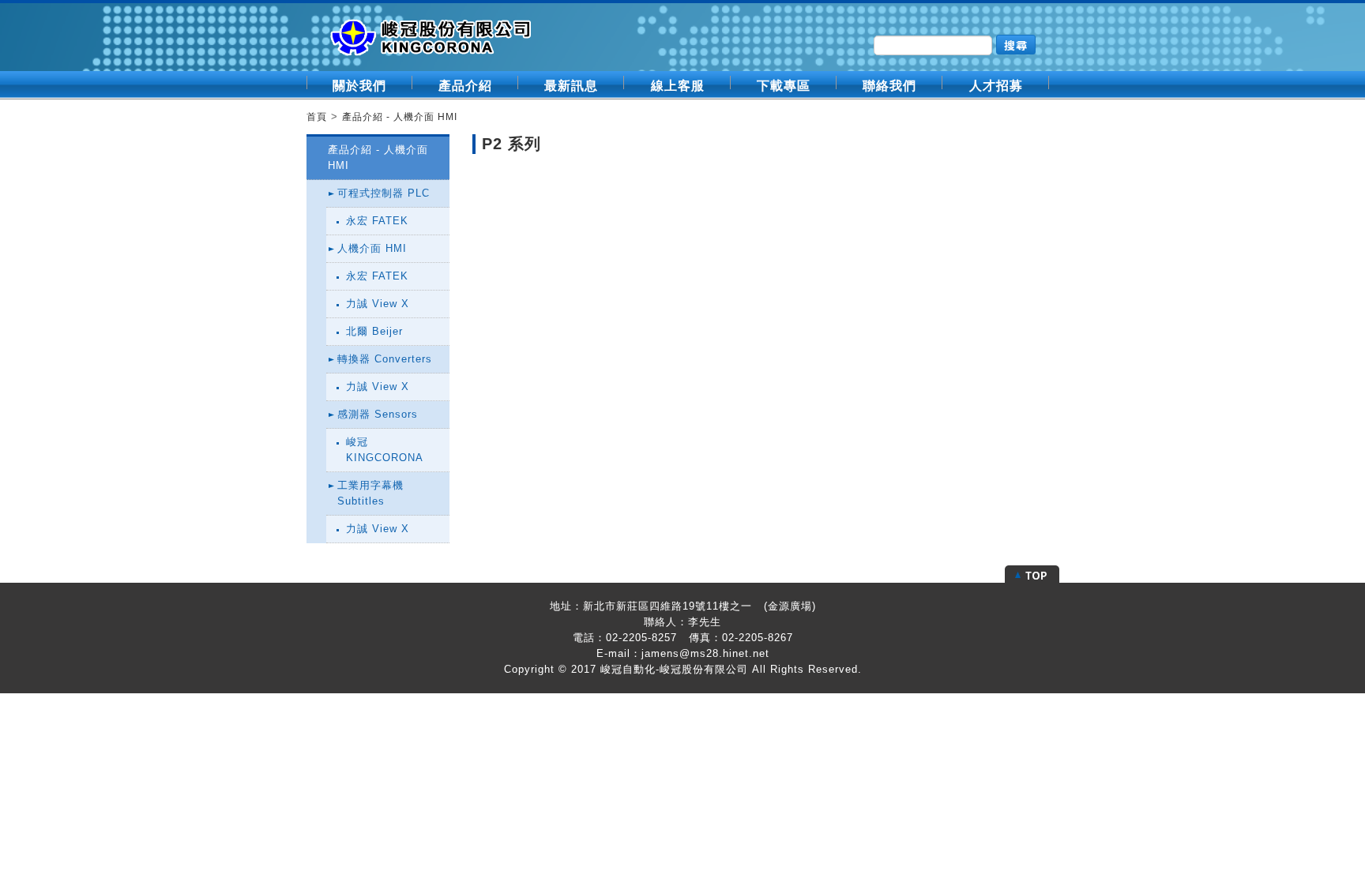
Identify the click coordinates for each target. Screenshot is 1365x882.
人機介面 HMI (372, 248)
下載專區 (783, 85)
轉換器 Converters (384, 359)
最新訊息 (571, 85)
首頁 (316, 116)
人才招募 (996, 85)
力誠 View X (377, 304)
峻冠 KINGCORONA (384, 450)
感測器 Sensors (377, 414)
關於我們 (359, 85)
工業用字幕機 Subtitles (370, 493)
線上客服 (678, 85)
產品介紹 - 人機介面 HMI (399, 116)
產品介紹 (465, 85)
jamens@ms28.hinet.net (705, 653)
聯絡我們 (889, 85)
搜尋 (1016, 45)
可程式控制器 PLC (383, 193)
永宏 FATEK (377, 221)
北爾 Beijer (374, 331)
